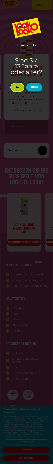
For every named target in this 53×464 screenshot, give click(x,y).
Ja (17, 87)
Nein (34, 87)
